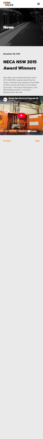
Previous (7, 140)
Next (38, 140)
